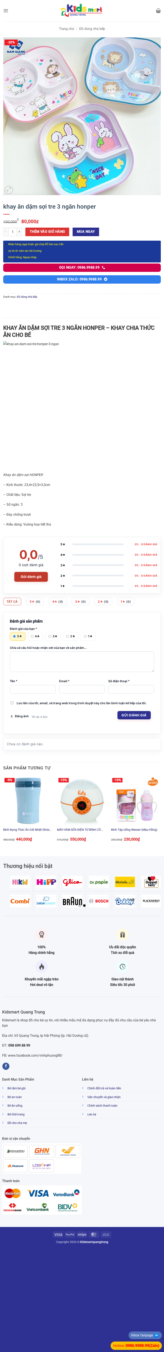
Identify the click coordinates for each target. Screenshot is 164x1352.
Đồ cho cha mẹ (17, 1123)
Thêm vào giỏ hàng (47, 232)
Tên (14, 681)
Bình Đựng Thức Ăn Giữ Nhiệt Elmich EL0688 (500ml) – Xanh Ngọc (27, 830)
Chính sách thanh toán (102, 1106)
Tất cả (12, 601)
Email (64, 681)
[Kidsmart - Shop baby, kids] (82, 10)
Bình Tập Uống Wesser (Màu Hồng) (134, 830)
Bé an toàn (14, 1097)
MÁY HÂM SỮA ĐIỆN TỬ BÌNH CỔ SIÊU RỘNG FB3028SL (79, 830)
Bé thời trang (16, 1114)
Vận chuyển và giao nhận (104, 1097)
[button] (5, 10)
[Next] (160, 812)
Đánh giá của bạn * (23, 628)
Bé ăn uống (14, 1106)
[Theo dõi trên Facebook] (5, 1066)
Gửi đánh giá (31, 576)
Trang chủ (66, 29)
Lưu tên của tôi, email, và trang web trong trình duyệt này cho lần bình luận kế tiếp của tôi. (81, 703)
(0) (35, 601)
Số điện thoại (119, 681)
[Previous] (3, 812)
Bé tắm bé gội (16, 1088)
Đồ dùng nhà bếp (92, 29)
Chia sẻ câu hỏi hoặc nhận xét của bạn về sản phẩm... (48, 647)
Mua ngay (86, 232)
